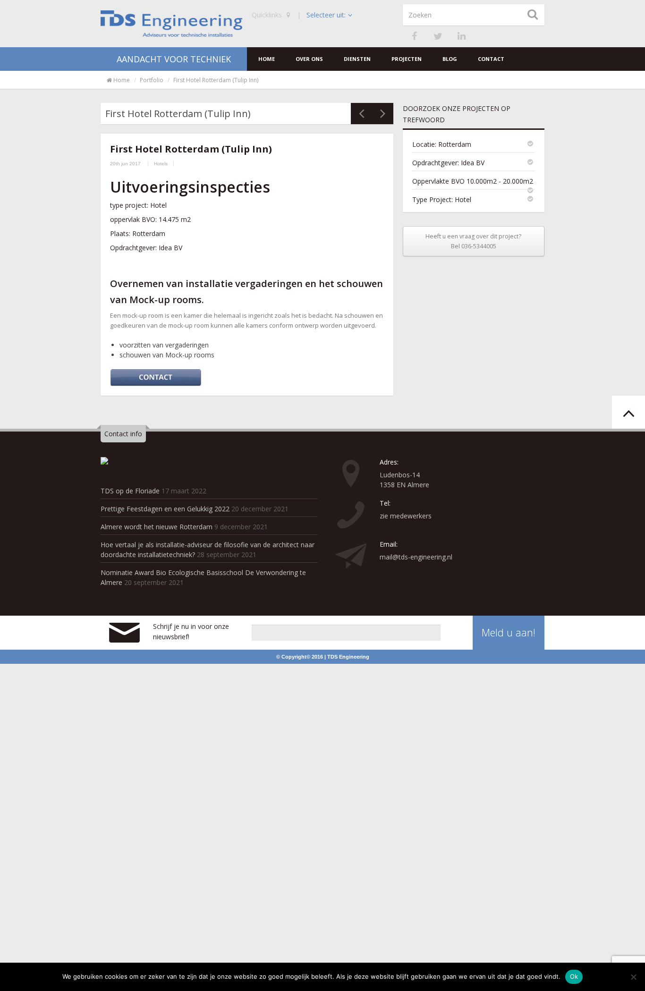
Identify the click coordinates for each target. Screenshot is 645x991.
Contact (491, 58)
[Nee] (633, 977)
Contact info (123, 433)
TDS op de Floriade (130, 490)
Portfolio (151, 80)
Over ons (309, 58)
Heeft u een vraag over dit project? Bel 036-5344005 (473, 241)
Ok (574, 976)
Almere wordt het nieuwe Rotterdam (156, 526)
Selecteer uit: (326, 14)
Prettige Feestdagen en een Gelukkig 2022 (165, 508)
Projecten (406, 58)
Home (266, 58)
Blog (449, 58)
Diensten (357, 58)
